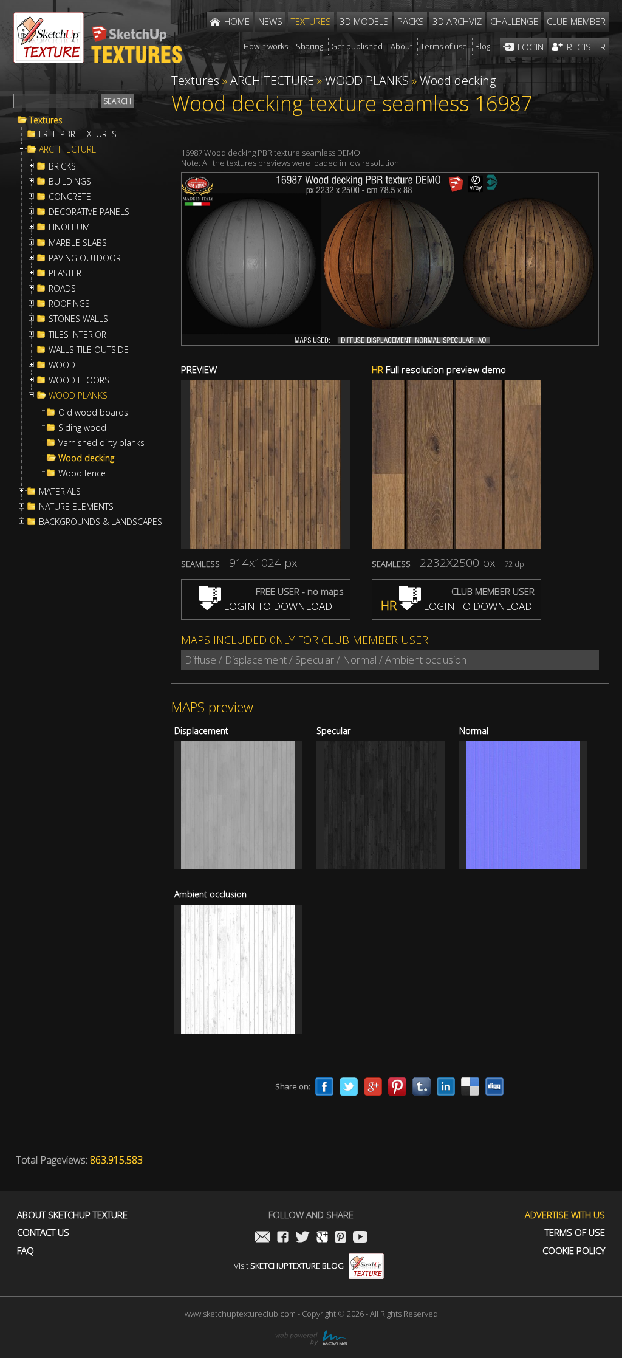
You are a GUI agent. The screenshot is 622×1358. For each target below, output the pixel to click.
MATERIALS (60, 491)
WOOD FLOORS (79, 380)
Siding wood (82, 427)
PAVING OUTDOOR (85, 258)
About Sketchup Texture (72, 1215)
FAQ (25, 1251)
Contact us (43, 1232)
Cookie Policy (573, 1251)
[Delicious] (470, 1086)
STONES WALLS (78, 319)
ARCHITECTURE (68, 149)
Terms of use (575, 1232)
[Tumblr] (421, 1086)
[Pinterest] (397, 1086)
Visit (289, 1265)
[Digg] (494, 1086)
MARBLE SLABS (78, 243)
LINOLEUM (69, 227)
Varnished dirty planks (101, 442)
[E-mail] (262, 1238)
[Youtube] (360, 1238)
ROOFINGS (69, 303)
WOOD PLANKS (78, 395)
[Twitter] (349, 1086)
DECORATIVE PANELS (89, 212)
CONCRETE (70, 196)
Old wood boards (93, 412)
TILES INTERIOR (77, 334)
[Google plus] (373, 1086)
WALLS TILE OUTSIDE (89, 350)
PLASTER (65, 273)
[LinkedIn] (446, 1086)
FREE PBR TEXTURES (78, 134)
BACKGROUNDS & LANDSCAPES (100, 521)
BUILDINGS (70, 181)
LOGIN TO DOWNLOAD (276, 606)
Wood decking (86, 458)
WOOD (62, 365)
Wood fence (82, 473)
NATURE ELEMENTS (76, 506)
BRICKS (62, 166)
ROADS (62, 288)
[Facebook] (324, 1086)
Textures (46, 120)
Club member (576, 21)
